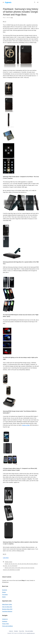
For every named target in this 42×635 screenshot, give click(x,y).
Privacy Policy (5, 623)
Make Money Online (7, 604)
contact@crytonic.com (31, 633)
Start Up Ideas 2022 (7, 606)
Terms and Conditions (7, 626)
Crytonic (8, 2)
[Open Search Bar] (34, 2)
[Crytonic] (3, 2)
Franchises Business (7, 611)
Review (4, 592)
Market (4, 596)
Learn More (6, 557)
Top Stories (5, 594)
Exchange (4, 589)
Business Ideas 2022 (7, 609)
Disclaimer (4, 621)
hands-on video (26, 425)
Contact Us (5, 619)
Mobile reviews (8, 561)
